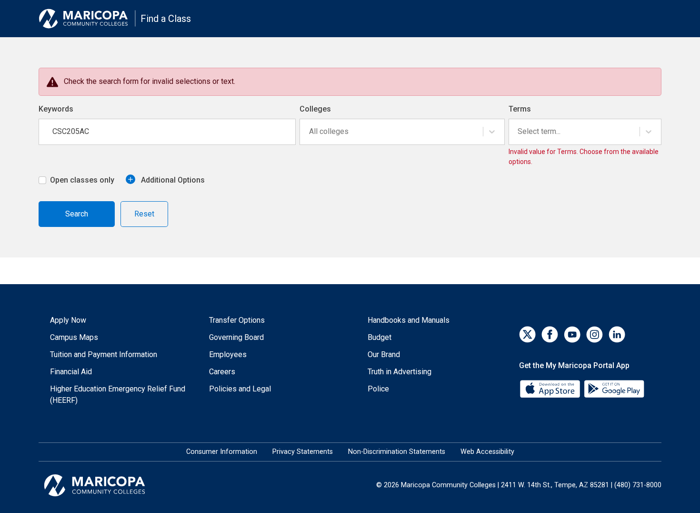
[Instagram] (594, 334)
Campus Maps (74, 337)
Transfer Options (237, 320)
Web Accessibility (487, 452)
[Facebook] (549, 334)
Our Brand (384, 354)
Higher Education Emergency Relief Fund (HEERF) (117, 394)
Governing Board (236, 337)
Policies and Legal (240, 388)
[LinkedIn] (617, 334)
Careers (222, 371)
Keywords (56, 108)
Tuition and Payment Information (103, 354)
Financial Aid (71, 371)
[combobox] (310, 131)
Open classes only (82, 180)
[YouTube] (572, 334)
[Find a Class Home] (87, 18)
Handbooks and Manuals (409, 320)
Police (378, 388)
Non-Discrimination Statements (396, 452)
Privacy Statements (302, 452)
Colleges (315, 108)
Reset (144, 213)
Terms (520, 108)
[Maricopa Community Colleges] (106, 485)
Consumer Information (221, 452)
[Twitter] (527, 334)
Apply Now (68, 320)
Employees (228, 354)
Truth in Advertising (399, 371)
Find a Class (165, 18)
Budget (379, 337)
